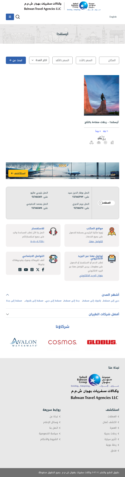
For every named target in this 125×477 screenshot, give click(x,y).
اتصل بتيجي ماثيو (39, 193)
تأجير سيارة (110, 439)
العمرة (113, 428)
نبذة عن (54, 416)
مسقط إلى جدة (14, 301)
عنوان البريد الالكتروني (91, 276)
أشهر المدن (110, 294)
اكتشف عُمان (110, 422)
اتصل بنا (53, 428)
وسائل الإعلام (50, 422)
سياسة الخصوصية (48, 433)
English (113, 17)
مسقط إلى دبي (54, 301)
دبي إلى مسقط (111, 301)
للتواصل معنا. (96, 241)
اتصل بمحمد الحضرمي (37, 204)
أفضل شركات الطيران (104, 314)
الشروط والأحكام (49, 439)
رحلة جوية (111, 445)
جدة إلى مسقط (72, 301)
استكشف (19, 173)
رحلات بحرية (110, 433)
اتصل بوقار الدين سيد (78, 193)
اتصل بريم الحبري (80, 204)
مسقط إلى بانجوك (34, 301)
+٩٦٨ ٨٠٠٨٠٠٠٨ (37, 241)
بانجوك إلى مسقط (92, 301)
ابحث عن (17, 60)
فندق (114, 450)
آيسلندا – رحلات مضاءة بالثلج (101, 122)
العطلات (106, 203)
